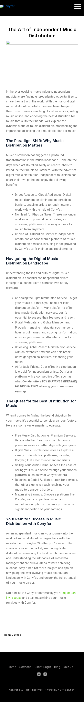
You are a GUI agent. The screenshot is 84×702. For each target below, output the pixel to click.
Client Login (42, 667)
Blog (57, 667)
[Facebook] (39, 674)
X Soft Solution (66, 689)
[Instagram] (45, 674)
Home (7, 634)
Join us (68, 667)
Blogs (17, 634)
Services (25, 667)
